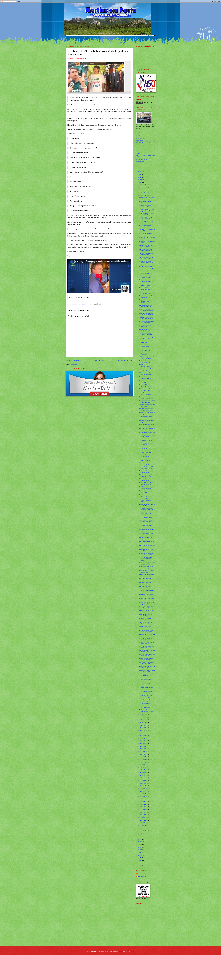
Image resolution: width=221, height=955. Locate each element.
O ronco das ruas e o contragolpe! (147, 432)
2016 (139, 852)
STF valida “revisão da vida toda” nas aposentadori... (146, 373)
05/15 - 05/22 (143, 786)
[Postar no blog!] (95, 304)
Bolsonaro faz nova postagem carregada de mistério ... (146, 409)
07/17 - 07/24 (143, 762)
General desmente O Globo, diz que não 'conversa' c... (146, 698)
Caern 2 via (139, 151)
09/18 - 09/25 (143, 738)
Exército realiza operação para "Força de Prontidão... (146, 682)
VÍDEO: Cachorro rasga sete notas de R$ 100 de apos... (146, 333)
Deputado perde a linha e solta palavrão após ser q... (146, 425)
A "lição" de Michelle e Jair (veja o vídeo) (147, 238)
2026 (139, 172)
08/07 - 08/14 (143, 754)
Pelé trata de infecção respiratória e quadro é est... (147, 325)
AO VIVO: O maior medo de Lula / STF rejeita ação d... (146, 234)
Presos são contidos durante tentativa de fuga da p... (145, 615)
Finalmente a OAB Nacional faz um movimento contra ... (147, 520)
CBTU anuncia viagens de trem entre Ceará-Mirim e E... (146, 607)
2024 (139, 177)
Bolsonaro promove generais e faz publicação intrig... (146, 421)
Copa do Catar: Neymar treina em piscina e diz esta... (146, 603)
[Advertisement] (147, 932)
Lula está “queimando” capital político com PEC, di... (146, 463)
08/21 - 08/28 (143, 749)
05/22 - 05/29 (143, 783)
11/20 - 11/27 (143, 714)
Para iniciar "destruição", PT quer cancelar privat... (146, 479)
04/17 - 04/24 (143, 796)
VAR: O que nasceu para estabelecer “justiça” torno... (146, 365)
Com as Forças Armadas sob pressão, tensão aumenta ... (146, 397)
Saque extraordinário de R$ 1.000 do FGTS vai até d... (146, 218)
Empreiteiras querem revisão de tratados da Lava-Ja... (146, 611)
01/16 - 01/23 (143, 830)
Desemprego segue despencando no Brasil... (147, 198)
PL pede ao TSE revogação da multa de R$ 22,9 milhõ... (146, 554)
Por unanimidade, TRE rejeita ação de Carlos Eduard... (146, 550)
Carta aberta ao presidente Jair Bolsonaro (146, 575)
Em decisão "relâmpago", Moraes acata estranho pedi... (147, 670)
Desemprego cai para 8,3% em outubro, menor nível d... (146, 631)
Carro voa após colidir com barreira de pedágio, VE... (146, 249)
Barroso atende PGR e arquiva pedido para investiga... (146, 662)
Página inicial (99, 360)
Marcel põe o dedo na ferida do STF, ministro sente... (146, 530)
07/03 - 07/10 (143, 767)
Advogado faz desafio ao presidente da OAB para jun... (147, 206)
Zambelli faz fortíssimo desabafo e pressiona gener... (147, 534)
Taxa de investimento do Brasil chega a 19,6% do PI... (146, 210)
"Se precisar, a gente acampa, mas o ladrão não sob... (147, 353)
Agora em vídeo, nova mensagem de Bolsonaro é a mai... (147, 292)
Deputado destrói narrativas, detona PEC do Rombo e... (146, 678)
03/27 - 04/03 (143, 804)
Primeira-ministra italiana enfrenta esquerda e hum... (146, 690)
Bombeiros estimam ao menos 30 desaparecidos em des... (147, 599)
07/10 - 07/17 (143, 764)
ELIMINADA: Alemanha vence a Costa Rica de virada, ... (147, 483)
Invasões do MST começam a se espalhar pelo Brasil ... (146, 288)
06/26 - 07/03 (143, 770)
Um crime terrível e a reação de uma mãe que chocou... (146, 487)
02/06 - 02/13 (143, 822)
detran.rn (138, 164)
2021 (139, 839)
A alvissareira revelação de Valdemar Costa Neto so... (146, 417)
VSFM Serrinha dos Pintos (142, 136)
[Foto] (99, 76)
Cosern (138, 153)
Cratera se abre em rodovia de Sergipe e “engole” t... (146, 495)
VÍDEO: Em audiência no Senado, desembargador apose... (145, 558)
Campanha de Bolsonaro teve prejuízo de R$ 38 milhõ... (146, 516)
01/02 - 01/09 (143, 836)
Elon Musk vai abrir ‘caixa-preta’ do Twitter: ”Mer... (147, 666)
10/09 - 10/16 (143, 730)
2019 (139, 844)
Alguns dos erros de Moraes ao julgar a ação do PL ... (146, 393)
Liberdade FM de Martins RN (143, 142)
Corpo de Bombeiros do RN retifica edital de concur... (146, 467)
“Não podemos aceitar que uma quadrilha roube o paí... (146, 276)
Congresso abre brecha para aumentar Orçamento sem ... (146, 619)
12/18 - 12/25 (143, 187)
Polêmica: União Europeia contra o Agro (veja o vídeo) (147, 401)
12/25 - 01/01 (143, 185)
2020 (139, 842)
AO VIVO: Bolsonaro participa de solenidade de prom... (146, 451)
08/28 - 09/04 (143, 746)
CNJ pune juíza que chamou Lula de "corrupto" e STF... (147, 435)
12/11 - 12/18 (143, 190)
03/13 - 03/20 (143, 809)
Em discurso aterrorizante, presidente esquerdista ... (145, 305)
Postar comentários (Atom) (76, 364)
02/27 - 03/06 (143, 815)
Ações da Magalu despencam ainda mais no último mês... (146, 313)
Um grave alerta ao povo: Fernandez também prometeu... (145, 301)
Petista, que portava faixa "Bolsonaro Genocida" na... (146, 202)
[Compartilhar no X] (97, 304)
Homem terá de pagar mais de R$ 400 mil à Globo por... (147, 504)
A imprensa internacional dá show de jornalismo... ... (146, 284)
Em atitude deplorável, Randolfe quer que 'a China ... (147, 413)
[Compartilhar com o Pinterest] (100, 304)
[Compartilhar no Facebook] (98, 304)
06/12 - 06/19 (143, 775)
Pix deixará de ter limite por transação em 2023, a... (146, 385)
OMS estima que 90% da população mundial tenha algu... (146, 262)
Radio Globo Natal (140, 138)
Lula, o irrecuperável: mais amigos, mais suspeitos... (145, 538)
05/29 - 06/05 (143, 780)
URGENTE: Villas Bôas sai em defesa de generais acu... (146, 642)
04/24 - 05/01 (143, 793)
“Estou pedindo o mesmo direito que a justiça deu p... (147, 563)
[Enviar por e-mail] (93, 304)
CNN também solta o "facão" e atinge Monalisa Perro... (146, 369)
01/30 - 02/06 (143, 825)
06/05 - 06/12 (143, 778)
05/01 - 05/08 (143, 791)
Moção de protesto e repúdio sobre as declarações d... (146, 245)
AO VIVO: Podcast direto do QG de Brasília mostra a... (147, 654)
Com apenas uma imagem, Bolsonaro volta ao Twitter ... (146, 686)
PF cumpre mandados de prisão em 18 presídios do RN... (146, 321)
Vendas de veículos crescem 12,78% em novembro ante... (146, 317)
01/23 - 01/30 (143, 828)
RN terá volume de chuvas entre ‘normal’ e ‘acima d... (147, 429)
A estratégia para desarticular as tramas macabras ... (146, 443)
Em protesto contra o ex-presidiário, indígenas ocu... (146, 280)
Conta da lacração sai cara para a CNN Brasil (147, 241)
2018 (139, 847)
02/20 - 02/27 (143, 817)
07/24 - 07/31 (143, 759)
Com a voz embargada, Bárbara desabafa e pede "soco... (146, 512)
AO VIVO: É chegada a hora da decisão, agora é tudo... (146, 357)
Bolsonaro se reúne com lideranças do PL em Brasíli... (147, 583)
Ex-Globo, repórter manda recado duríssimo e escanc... (146, 710)
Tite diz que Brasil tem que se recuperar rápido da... (146, 345)
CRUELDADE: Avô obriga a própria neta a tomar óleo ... (146, 508)
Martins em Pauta (142, 874)
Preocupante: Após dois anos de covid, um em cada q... (146, 377)
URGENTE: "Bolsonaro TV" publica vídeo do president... (146, 309)
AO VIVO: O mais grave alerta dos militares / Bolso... (146, 638)
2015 (139, 855)
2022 (139, 182)
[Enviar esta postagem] (90, 304)
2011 (139, 865)
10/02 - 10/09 (143, 733)
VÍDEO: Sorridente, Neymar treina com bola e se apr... (146, 222)
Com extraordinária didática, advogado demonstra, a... (146, 694)
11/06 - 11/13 (143, 720)
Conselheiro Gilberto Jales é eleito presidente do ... (146, 459)
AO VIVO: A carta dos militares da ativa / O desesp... (147, 591)
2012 (139, 863)
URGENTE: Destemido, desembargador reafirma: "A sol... (146, 525)
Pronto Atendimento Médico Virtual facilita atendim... (146, 595)
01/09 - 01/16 (143, 833)
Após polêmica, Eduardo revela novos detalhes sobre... (146, 702)
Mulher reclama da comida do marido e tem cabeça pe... (146, 658)
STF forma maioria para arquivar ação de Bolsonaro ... (147, 337)
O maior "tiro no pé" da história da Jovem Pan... (146, 491)
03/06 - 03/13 (143, 812)
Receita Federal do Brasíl (142, 159)
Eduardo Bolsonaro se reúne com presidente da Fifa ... (147, 546)
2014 (139, 858)
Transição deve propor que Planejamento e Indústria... (146, 623)
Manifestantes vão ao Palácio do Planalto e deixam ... (147, 650)
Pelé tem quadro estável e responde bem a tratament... (146, 226)
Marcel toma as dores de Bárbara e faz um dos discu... (147, 296)
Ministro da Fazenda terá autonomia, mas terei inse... (146, 272)
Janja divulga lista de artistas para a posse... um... (147, 405)
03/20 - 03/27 (143, 807)
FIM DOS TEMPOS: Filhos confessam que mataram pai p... (146, 268)
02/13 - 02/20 (143, 820)
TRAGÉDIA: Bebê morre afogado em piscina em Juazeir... (145, 500)
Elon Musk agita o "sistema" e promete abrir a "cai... (146, 349)
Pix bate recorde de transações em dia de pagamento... (146, 471)
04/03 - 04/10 (143, 801)
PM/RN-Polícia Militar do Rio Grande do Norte (145, 156)
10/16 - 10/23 (143, 727)
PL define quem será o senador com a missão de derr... (146, 447)
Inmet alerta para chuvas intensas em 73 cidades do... (147, 634)
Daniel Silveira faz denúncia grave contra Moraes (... (146, 361)
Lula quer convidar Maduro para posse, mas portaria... (147, 389)
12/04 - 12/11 (143, 192)
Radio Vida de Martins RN (142, 140)
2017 (139, 850)
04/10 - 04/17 (143, 799)
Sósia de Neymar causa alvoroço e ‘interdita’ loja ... (147, 381)
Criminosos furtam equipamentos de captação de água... (147, 455)
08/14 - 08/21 (143, 751)
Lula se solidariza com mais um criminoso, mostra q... (146, 542)
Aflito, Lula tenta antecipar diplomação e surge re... (145, 706)
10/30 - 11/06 (143, 722)
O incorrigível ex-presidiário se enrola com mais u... (146, 674)
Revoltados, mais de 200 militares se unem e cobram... (146, 587)
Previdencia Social (140, 161)
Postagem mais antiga (125, 360)
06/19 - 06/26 (143, 772)
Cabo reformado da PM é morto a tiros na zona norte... (147, 341)
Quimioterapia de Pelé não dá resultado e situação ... (146, 567)
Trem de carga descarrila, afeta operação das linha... (146, 253)
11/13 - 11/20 (143, 717)
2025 (139, 174)
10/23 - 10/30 (143, 725)
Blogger (132, 951)
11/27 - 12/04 (143, 195)
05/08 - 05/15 (143, 788)
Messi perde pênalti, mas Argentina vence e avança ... (146, 627)
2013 (139, 860)
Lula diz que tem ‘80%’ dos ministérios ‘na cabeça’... (146, 329)
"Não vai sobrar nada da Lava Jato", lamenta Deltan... (146, 257)
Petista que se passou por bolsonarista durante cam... (146, 579)
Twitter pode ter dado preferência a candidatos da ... (147, 230)
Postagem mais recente (73, 360)
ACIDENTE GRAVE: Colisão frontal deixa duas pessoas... (146, 214)
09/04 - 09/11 (143, 743)
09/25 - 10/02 (143, 735)
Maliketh (120, 951)
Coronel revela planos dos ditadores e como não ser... (146, 439)
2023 (139, 180)
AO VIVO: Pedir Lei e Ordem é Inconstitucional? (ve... (146, 646)
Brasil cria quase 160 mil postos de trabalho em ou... (146, 571)
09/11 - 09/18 (143, 741)
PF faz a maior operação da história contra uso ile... (145, 475)
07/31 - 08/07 (143, 757)
